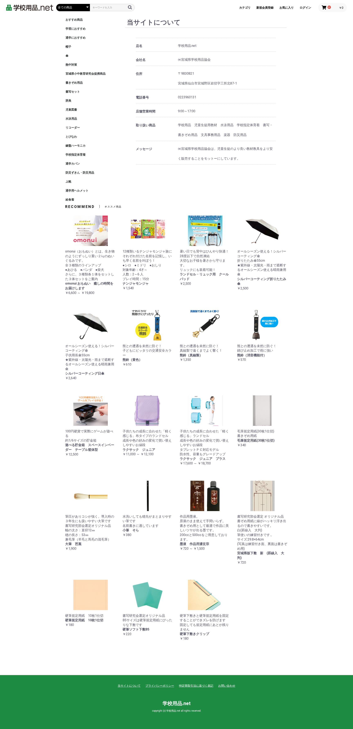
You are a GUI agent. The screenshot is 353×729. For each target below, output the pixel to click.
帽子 (68, 46)
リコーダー (73, 127)
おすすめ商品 (74, 19)
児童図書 (71, 109)
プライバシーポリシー (159, 685)
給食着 (70, 199)
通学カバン (73, 163)
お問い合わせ (226, 685)
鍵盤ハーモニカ (76, 145)
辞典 (68, 100)
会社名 (141, 60)
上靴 (68, 181)
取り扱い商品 (145, 125)
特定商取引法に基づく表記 (196, 685)
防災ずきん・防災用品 (80, 172)
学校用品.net (177, 703)
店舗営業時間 (145, 111)
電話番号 (142, 97)
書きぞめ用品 (74, 82)
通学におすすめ (76, 37)
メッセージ (144, 149)
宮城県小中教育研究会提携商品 (86, 73)
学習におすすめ (76, 28)
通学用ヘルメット (77, 190)
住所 (139, 74)
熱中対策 (71, 64)
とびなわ (71, 136)
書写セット (73, 91)
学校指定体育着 (76, 154)
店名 (139, 46)
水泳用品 (71, 118)
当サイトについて (129, 685)
